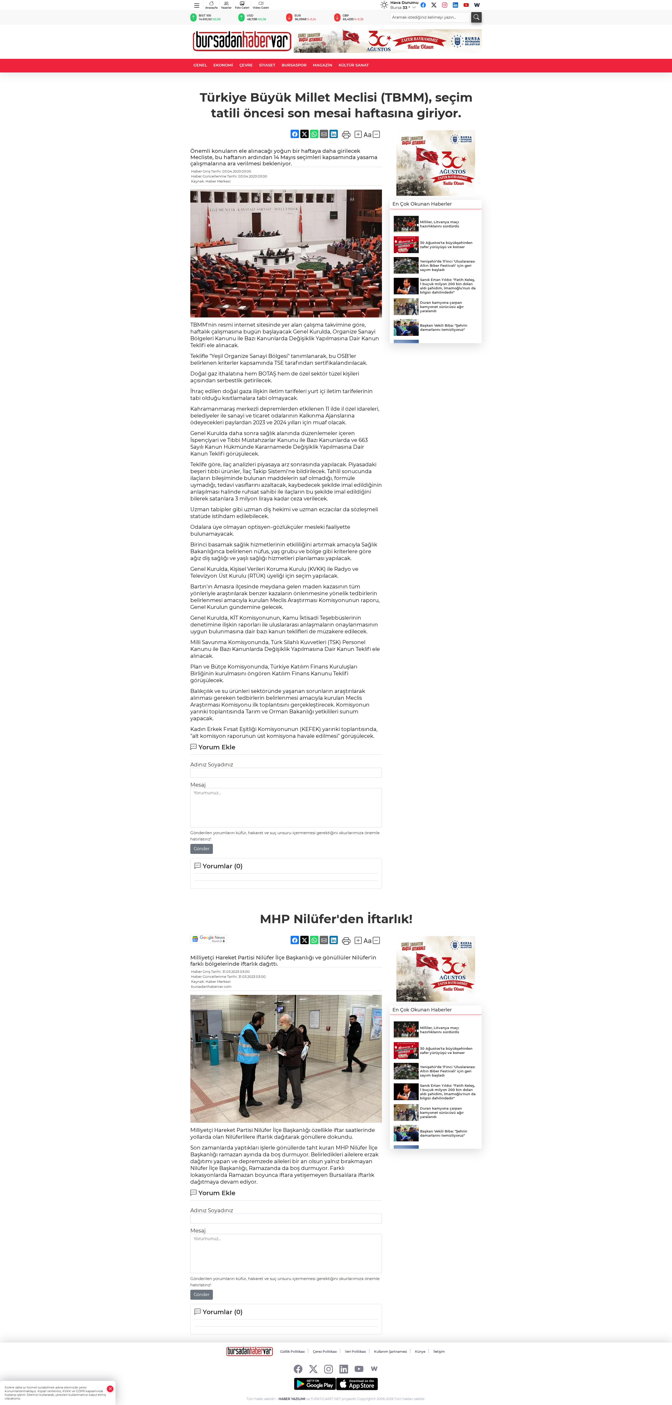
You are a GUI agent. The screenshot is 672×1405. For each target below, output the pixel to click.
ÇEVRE (246, 65)
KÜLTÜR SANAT (354, 65)
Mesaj (198, 785)
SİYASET (267, 65)
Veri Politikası (355, 1352)
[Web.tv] (477, 5)
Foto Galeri (242, 7)
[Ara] (476, 17)
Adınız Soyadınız (211, 764)
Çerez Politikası (325, 1352)
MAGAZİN (322, 65)
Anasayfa (211, 7)
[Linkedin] (455, 5)
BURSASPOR (294, 65)
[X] (434, 5)
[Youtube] (466, 5)
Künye (420, 1352)
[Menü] (197, 4)
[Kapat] (110, 1389)
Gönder (201, 848)
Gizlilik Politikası (292, 1352)
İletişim (439, 1352)
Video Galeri (261, 7)
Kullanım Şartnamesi (390, 1352)
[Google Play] (315, 1384)
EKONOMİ (223, 65)
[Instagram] (445, 5)
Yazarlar (226, 7)
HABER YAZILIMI (292, 1399)
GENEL (200, 65)
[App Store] (357, 1384)
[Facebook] (423, 5)
